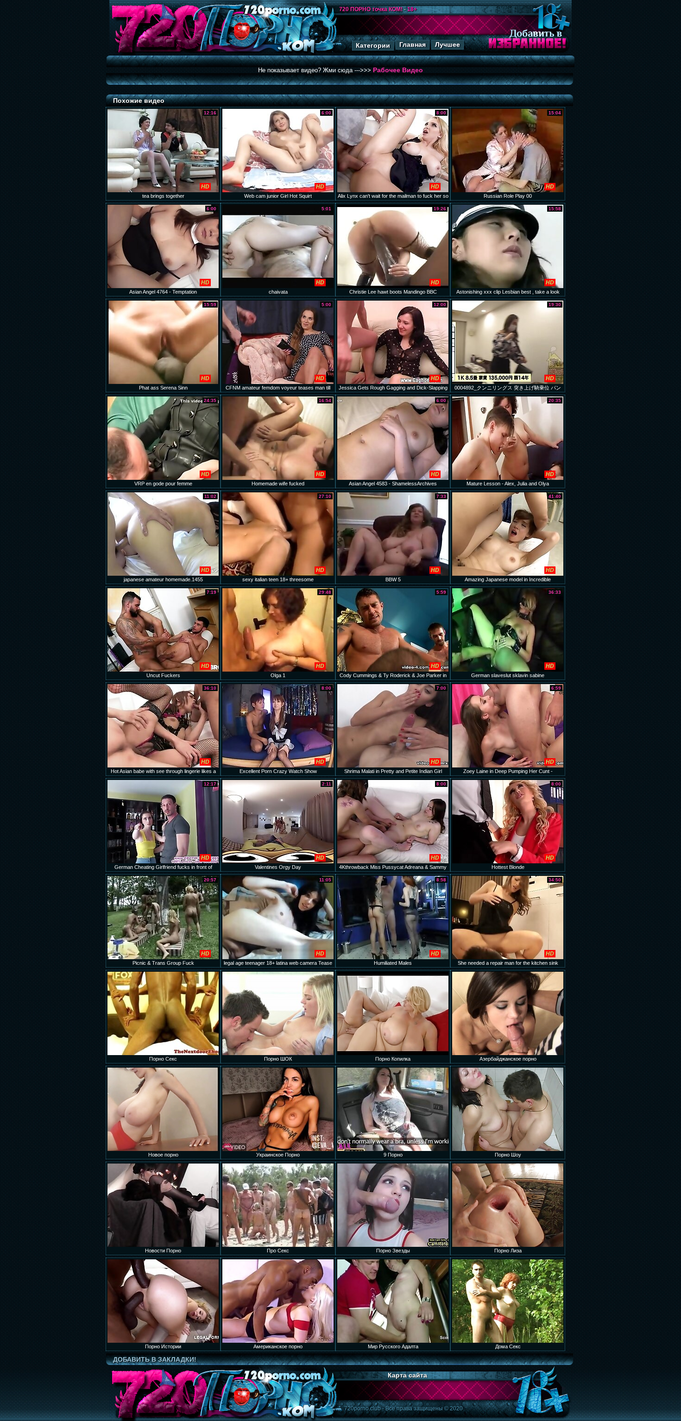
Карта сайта (407, 1375)
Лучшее (447, 44)
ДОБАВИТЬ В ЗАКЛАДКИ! (154, 1359)
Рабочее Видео (398, 70)
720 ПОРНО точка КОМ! (371, 9)
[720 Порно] (159, 53)
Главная (412, 44)
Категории (373, 45)
